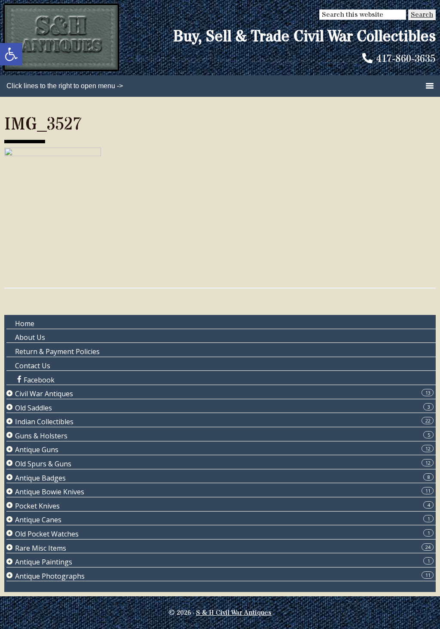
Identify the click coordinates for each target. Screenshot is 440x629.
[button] (11, 54)
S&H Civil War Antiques (61, 37)
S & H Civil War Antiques (234, 612)
